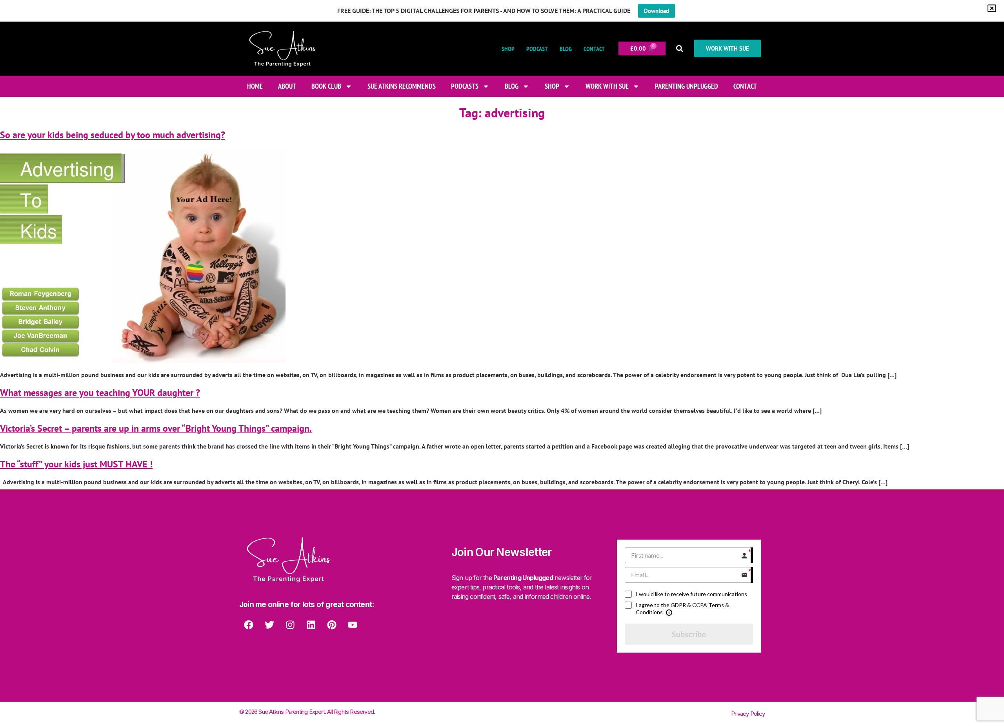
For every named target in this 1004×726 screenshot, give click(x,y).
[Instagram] (290, 624)
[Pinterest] (331, 624)
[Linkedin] (311, 624)
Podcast (537, 49)
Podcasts (464, 86)
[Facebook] (248, 624)
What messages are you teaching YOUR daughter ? (100, 393)
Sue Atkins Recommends (401, 86)
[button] (679, 48)
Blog (566, 49)
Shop (508, 49)
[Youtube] (352, 624)
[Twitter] (269, 624)
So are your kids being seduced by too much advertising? (112, 135)
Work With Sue (607, 86)
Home (255, 86)
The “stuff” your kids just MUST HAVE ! (76, 464)
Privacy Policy (748, 713)
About (287, 86)
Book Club (326, 86)
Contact (594, 49)
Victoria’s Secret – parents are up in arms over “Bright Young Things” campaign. (156, 428)
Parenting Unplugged (686, 86)
